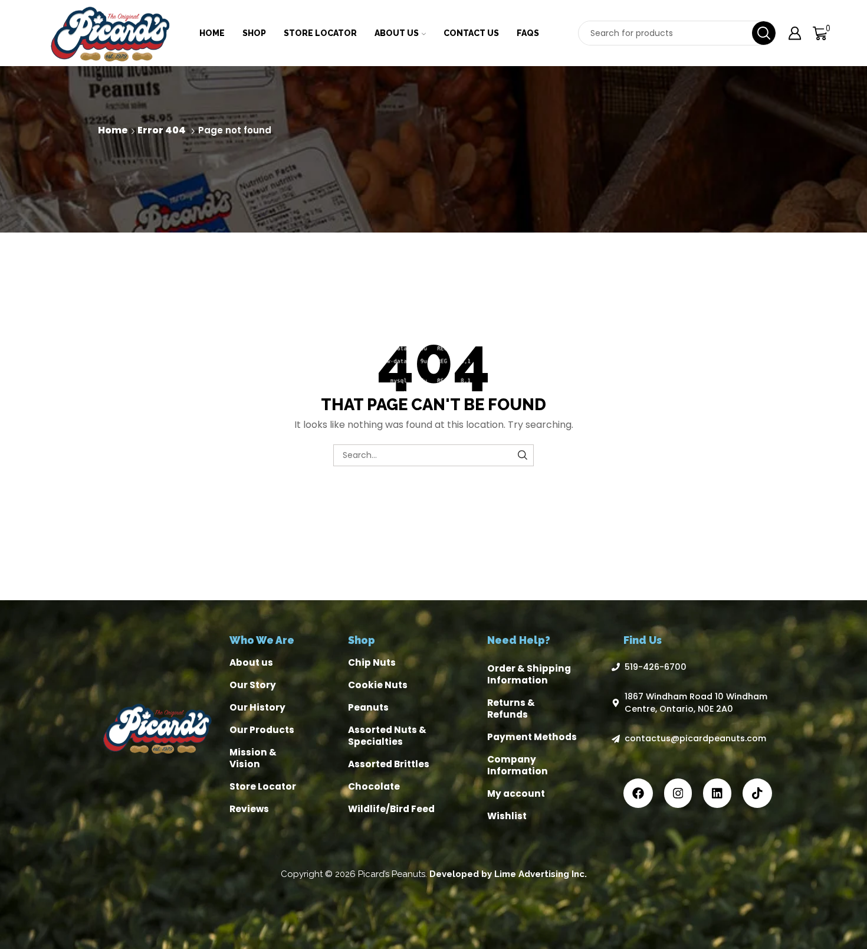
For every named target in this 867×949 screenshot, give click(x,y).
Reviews (249, 809)
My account (516, 793)
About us (251, 662)
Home (212, 33)
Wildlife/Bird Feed (391, 809)
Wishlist (507, 816)
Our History (257, 707)
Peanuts (368, 707)
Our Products (261, 730)
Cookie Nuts (378, 685)
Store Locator (320, 33)
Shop (254, 33)
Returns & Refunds (511, 708)
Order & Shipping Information (529, 674)
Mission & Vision (253, 758)
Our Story (252, 685)
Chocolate (374, 786)
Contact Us (471, 33)
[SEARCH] (523, 455)
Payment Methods (532, 737)
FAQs (528, 33)
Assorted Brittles (388, 764)
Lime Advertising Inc (539, 874)
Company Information (517, 765)
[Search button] (764, 33)
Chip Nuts (372, 662)
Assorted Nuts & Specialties (387, 736)
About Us (397, 33)
